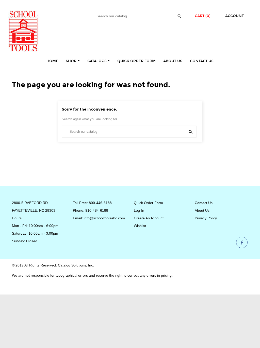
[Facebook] (242, 243)
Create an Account (149, 218)
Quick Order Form (148, 203)
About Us (202, 210)
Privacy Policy (206, 218)
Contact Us (204, 203)
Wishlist (140, 226)
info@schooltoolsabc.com (104, 218)
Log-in (139, 210)
